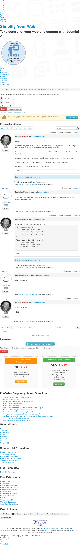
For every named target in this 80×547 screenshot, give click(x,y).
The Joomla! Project (48, 528)
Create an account (15, 109)
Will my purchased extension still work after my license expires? (23, 408)
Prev (8, 128)
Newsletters (7, 517)
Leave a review (72, 117)
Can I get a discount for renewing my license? (18, 412)
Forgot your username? (6, 112)
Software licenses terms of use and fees (40, 344)
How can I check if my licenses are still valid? (17, 410)
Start (2, 128)
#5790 (78, 271)
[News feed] (3, 8)
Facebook (17, 514)
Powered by (35, 335)
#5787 (78, 132)
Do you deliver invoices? (11, 406)
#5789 (78, 215)
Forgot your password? (19, 112)
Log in (3, 109)
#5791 (78, 298)
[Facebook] (3, 3)
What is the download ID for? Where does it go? (18, 420)
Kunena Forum (44, 335)
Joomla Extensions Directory (58, 514)
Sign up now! (21, 382)
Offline (6, 147)
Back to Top (5, 538)
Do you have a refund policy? (12, 403)
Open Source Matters (66, 528)
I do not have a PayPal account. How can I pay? (18, 401)
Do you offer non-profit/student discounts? (16, 418)
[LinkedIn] (3, 6)
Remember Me (7, 106)
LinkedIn (28, 514)
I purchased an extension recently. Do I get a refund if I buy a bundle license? (28, 416)
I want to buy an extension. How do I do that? (17, 397)
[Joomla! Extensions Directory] (3, 10)
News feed (40, 514)
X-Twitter (6, 514)
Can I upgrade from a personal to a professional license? (21, 414)
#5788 (78, 188)
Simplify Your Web (17, 26)
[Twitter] (4, 1)
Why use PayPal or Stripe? (11, 399)
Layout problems (39, 136)
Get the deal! (59, 384)
